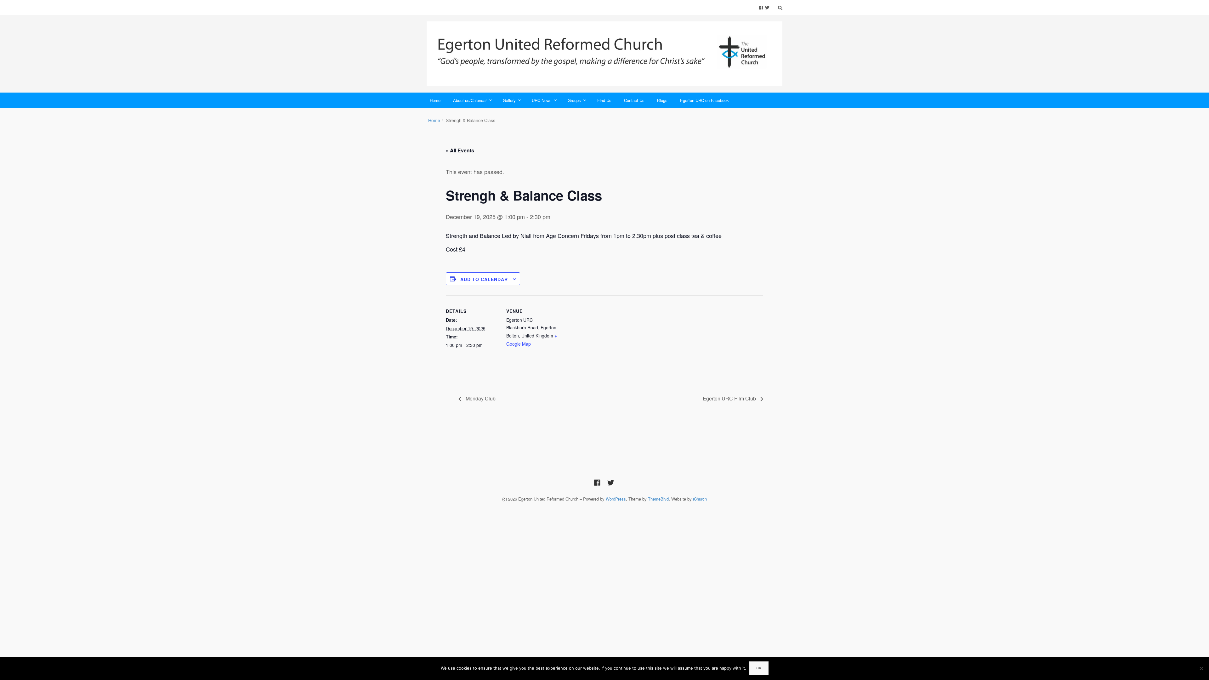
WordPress (616, 499)
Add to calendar (484, 279)
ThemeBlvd (658, 499)
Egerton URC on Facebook (704, 100)
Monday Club (480, 398)
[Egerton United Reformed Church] (604, 53)
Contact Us (634, 100)
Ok (759, 668)
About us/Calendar (470, 100)
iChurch (700, 499)
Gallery (509, 100)
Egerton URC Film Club (730, 398)
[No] (1201, 668)
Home (435, 100)
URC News (542, 100)
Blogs (662, 100)
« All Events (460, 150)
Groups (574, 100)
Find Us (604, 100)
